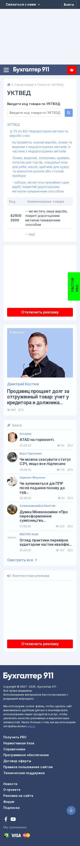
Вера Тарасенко (31, 453)
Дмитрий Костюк (23, 384)
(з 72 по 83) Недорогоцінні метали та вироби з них (39, 133)
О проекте (11, 789)
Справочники (14, 749)
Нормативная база (18, 743)
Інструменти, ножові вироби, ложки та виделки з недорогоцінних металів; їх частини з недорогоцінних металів (42, 146)
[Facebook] (6, 820)
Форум (8, 802)
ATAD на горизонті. (37, 440)
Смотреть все (20, 560)
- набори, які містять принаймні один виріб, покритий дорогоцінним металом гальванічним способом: (40, 186)
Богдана (25, 433)
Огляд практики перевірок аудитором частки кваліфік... (46, 542)
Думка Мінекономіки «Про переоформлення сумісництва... (44, 516)
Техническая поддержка (24, 773)
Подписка (71, 70)
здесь (31, 726)
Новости (10, 784)
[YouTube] (13, 820)
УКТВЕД (13, 124)
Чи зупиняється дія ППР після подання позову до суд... (42, 487)
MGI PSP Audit (29, 534)
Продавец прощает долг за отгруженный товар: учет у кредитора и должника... (38, 396)
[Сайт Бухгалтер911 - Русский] (28, 676)
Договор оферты (17, 761)
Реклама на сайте (18, 796)
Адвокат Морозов (32, 477)
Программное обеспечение (26, 755)
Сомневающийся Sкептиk (37, 505)
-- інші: (30, 234)
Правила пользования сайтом (28, 767)
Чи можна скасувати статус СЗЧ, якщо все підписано (45, 461)
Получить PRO (14, 737)
